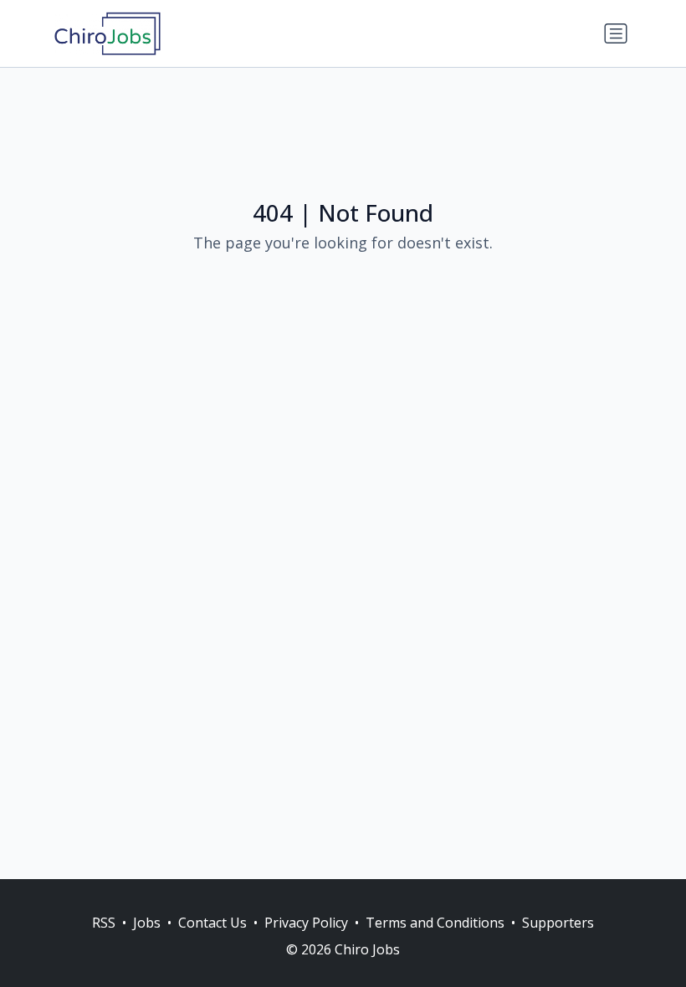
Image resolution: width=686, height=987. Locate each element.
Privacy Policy (306, 922)
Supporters (558, 922)
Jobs (147, 922)
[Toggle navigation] (616, 33)
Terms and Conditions (435, 922)
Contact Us (212, 922)
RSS (103, 922)
